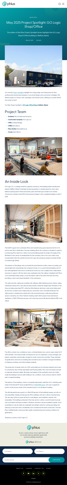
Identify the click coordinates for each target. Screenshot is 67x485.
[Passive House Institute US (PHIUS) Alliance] (33, 442)
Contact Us (39, 468)
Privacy (34, 478)
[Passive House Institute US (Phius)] (8, 4)
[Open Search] (59, 4)
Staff (39, 40)
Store (48, 468)
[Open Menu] (63, 4)
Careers (29, 468)
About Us (19, 468)
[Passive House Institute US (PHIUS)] (33, 427)
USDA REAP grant (39, 385)
